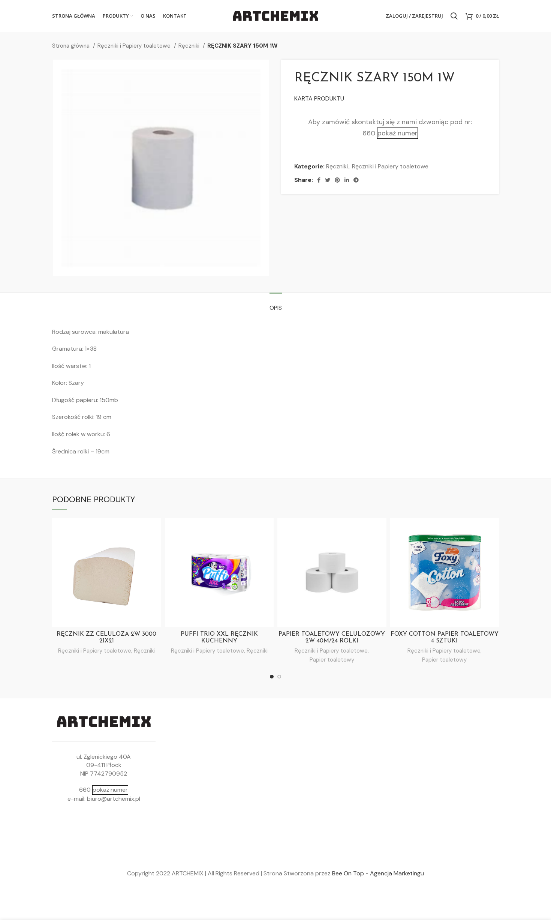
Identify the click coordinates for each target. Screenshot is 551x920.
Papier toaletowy (332, 659)
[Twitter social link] (327, 180)
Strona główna (71, 46)
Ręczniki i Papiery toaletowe (134, 46)
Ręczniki (189, 46)
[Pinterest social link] (337, 180)
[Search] (454, 16)
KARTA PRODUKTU (319, 98)
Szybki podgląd (155, 530)
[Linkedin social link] (346, 180)
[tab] (276, 304)
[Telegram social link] (356, 180)
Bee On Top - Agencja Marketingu (378, 873)
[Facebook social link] (319, 180)
